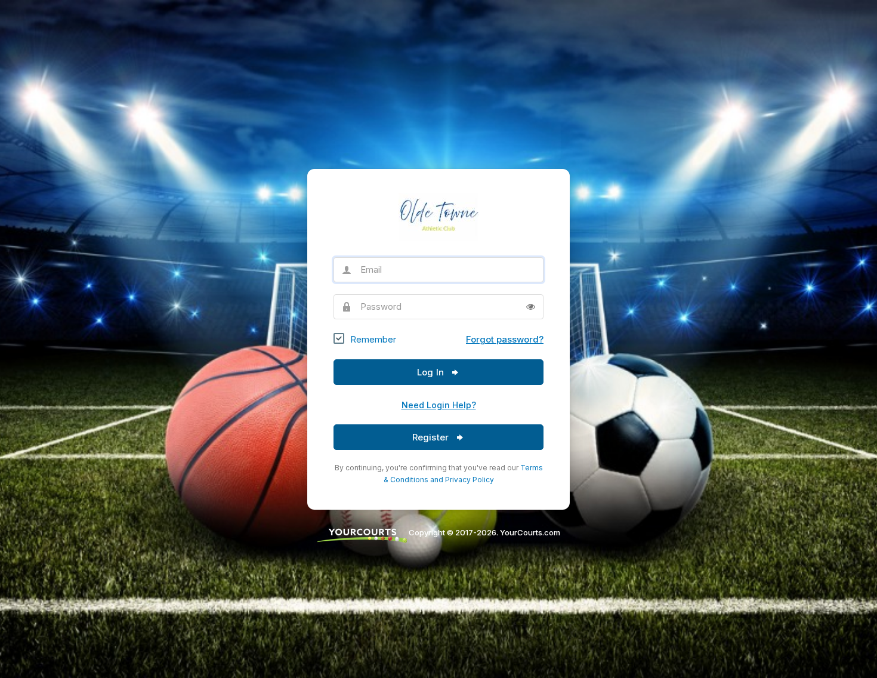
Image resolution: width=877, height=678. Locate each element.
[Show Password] (531, 306)
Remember (373, 339)
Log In (431, 372)
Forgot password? (505, 339)
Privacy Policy (469, 479)
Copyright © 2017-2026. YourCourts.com (483, 532)
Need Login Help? (439, 405)
